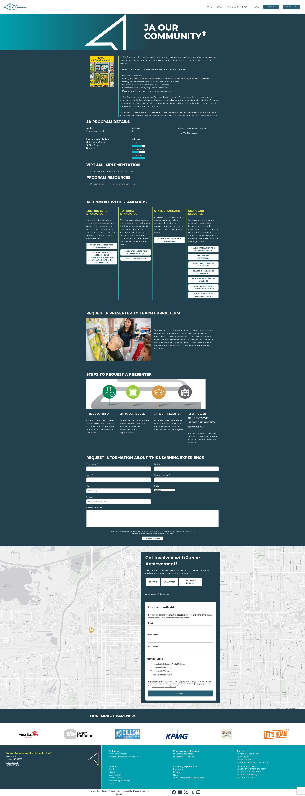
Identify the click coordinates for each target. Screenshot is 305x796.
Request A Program (191, 582)
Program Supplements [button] (184, 754)
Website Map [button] (139, 791)
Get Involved (291, 7)
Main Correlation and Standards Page (101, 246)
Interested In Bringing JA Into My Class (168, 664)
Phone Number (162, 475)
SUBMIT (180, 693)
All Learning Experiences (203, 257)
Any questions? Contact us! (157, 594)
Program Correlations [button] (183, 757)
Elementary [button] (179, 769)
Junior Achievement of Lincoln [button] (251, 769)
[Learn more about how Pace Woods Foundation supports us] (78, 734)
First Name (92, 464)
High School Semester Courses (203, 279)
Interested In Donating (161, 667)
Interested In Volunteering (163, 671)
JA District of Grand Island (249, 772)
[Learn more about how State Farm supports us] (128, 734)
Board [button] (112, 772)
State (156, 486)
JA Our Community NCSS (135, 259)
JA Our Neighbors (188, 133)
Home (209, 7)
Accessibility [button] (127, 791)
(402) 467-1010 (13, 765)
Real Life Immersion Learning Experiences (203, 287)
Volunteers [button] (115, 751)
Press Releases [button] (116, 778)
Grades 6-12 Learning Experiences (203, 272)
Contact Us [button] (12, 763)
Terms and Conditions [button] (97, 791)
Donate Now (271, 7)
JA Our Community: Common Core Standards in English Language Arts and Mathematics (102, 257)
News (256, 7)
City (88, 486)
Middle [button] (176, 772)
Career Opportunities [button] (119, 781)
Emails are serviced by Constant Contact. (164, 687)
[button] (223, 7)
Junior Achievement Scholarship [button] (252, 763)
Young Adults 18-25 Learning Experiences (203, 295)
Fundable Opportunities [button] (248, 754)
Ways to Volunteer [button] (118, 754)
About (219, 7)
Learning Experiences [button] (185, 766)
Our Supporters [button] (244, 757)
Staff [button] (111, 769)
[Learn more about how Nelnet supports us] (28, 734)
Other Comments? (94, 508)
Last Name (159, 464)
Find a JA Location (245, 777)
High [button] (175, 775)
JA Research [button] (115, 775)
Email (89, 475)
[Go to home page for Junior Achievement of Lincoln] (20, 7)
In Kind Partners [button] (244, 760)
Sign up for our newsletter (163, 674)
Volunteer (169, 582)
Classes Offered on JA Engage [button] (123, 757)
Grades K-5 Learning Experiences (203, 264)
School (89, 497)
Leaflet (278, 708)
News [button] (112, 784)
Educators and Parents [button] (186, 751)
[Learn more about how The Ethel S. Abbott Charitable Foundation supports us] (177, 734)
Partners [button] (242, 751)
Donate (153, 582)
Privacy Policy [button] (115, 791)
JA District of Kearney (247, 775)
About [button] (112, 766)
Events (246, 7)
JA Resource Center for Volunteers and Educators (112, 184)
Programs (232, 7)
